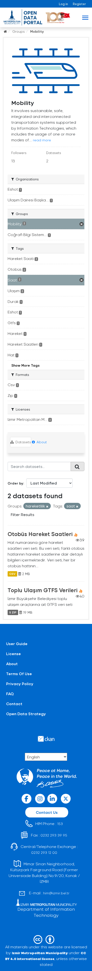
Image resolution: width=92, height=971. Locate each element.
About (41, 442)
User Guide (16, 643)
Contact (14, 703)
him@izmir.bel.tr (56, 893)
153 (60, 823)
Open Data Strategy (26, 713)
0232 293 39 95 (53, 835)
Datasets (22, 442)
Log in (63, 4)
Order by (15, 483)
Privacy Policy (19, 683)
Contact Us (47, 812)
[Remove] (47, 506)
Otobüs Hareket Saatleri (40, 533)
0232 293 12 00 (44, 852)
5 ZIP (12, 612)
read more (42, 140)
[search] (77, 466)
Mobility (37, 31)
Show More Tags (25, 365)
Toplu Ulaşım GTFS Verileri (43, 590)
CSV (12, 574)
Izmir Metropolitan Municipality (40, 952)
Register (79, 4)
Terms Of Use (19, 673)
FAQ (10, 693)
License (13, 653)
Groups (18, 31)
